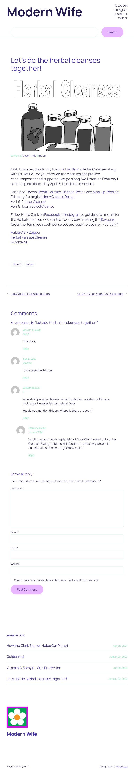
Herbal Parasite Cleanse (29, 237)
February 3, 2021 (37, 427)
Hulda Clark (70, 169)
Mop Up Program (106, 192)
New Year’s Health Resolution (30, 294)
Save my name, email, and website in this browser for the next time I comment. (56, 580)
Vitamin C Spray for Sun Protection (100, 294)
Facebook (52, 214)
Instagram (72, 214)
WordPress (121, 766)
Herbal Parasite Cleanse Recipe (61, 192)
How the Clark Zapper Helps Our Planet (37, 646)
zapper (30, 264)
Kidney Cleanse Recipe (57, 196)
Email (14, 548)
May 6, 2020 (29, 358)
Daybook (108, 219)
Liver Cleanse (35, 201)
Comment (17, 488)
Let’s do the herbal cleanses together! (37, 679)
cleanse (17, 264)
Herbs (42, 155)
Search (112, 32)
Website (15, 564)
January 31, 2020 (32, 329)
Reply (26, 348)
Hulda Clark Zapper (25, 232)
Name (15, 532)
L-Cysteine (19, 242)
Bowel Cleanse (42, 206)
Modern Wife (45, 11)
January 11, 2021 (31, 387)
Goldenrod (15, 657)
